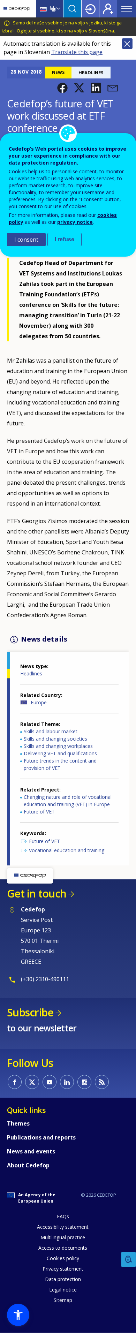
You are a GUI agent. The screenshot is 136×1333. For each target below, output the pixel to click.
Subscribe (30, 1012)
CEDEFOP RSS (102, 1082)
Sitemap (63, 1300)
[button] (62, 88)
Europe (39, 702)
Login (90, 8)
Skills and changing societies (55, 738)
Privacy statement (63, 1268)
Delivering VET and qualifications (60, 753)
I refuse (64, 239)
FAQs (63, 1216)
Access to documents (62, 1247)
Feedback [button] (128, 1259)
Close (127, 43)
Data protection (63, 1279)
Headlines (31, 673)
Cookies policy (63, 1258)
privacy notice (75, 222)
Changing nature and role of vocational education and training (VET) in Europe (68, 801)
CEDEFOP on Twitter (32, 1082)
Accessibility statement (63, 1227)
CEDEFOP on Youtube (49, 1082)
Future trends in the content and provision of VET (60, 764)
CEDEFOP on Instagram (84, 1082)
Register (108, 8)
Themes (18, 1123)
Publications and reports (41, 1137)
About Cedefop (28, 1165)
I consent (26, 239)
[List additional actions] (57, 8)
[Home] (16, 8)
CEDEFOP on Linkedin (67, 1082)
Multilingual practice (62, 1237)
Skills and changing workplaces (58, 746)
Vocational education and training (66, 850)
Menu (126, 9)
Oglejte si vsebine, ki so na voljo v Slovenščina (65, 31)
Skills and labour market (50, 731)
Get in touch (36, 893)
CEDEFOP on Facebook (15, 1082)
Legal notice (63, 1289)
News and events (31, 1151)
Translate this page (77, 52)
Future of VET (39, 811)
